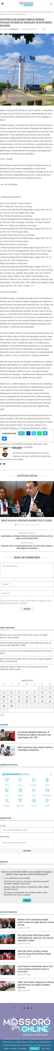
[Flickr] (24, 1008)
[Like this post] (22, 433)
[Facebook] (13, 1008)
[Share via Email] (4, 439)
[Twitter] (17, 1008)
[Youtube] (28, 1008)
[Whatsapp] (40, 1008)
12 (19, 697)
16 (50, 697)
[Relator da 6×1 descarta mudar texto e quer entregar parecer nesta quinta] (27, 499)
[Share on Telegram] (45, 433)
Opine (27, 900)
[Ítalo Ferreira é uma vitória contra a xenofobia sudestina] (7, 751)
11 (11, 697)
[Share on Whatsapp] (39, 433)
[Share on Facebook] (28, 433)
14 (35, 697)
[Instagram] (21, 1008)
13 (27, 697)
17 (4, 701)
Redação (14, 29)
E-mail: (3, 826)
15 (42, 697)
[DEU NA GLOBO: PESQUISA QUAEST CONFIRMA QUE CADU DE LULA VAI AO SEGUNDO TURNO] (7, 939)
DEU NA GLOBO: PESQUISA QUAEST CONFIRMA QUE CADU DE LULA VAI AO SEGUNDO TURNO (25, 644)
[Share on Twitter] (33, 433)
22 (42, 701)
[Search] (51, 3)
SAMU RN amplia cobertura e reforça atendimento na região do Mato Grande (36, 985)
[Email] (32, 1008)
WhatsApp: (5, 836)
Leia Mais (45, 1048)
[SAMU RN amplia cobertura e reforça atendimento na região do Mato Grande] (7, 986)
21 (35, 701)
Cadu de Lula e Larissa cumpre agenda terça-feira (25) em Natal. (34, 952)
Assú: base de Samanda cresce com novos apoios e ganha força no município (35, 969)
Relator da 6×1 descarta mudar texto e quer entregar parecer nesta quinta (36, 922)
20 (27, 701)
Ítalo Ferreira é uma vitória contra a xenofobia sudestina (35, 748)
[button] (2, 503)
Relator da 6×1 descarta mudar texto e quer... (27, 520)
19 (19, 701)
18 (11, 701)
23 (50, 701)
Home (2, 12)
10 (4, 697)
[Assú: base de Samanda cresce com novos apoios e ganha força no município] (7, 970)
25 (11, 706)
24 (4, 706)
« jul (2, 715)
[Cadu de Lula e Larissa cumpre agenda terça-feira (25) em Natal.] (7, 955)
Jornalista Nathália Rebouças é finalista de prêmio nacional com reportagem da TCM (34, 735)
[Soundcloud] (36, 1008)
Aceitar (34, 1048)
